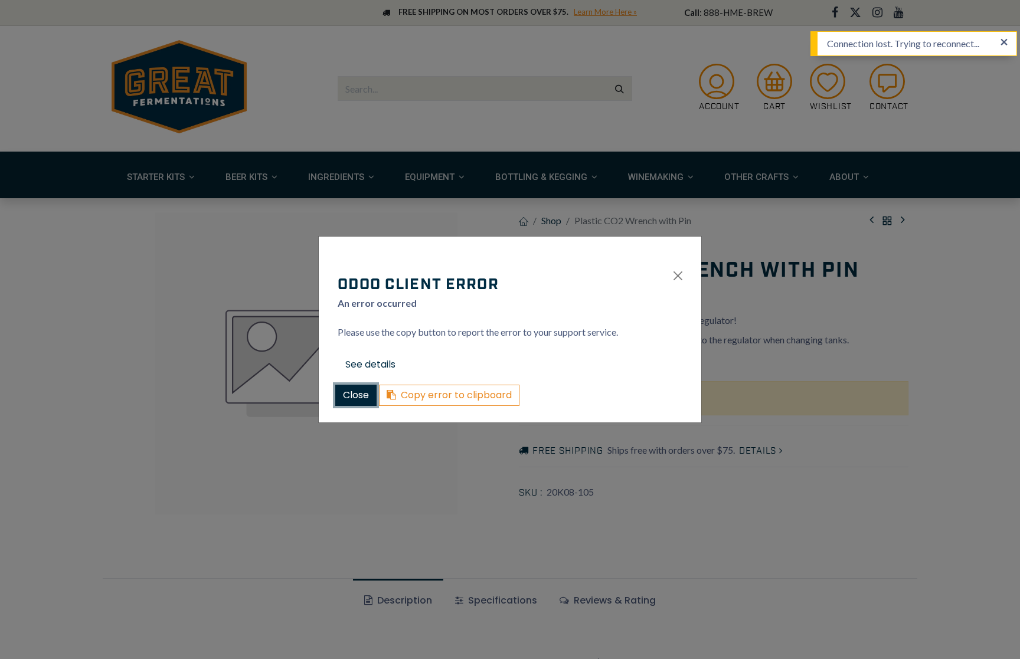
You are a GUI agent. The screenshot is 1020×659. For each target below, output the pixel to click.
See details (370, 364)
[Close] (678, 276)
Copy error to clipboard (456, 395)
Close (356, 395)
